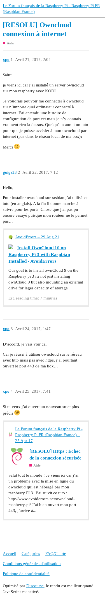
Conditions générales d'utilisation (32, 563)
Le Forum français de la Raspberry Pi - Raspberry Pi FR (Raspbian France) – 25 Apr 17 (49, 435)
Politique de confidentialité (26, 573)
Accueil (9, 553)
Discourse (35, 586)
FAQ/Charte (55, 553)
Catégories (31, 553)
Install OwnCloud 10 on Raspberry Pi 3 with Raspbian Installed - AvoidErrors (39, 254)
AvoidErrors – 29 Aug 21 (37, 237)
